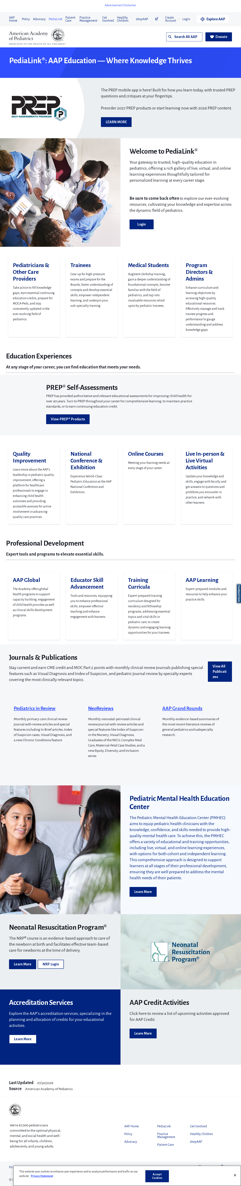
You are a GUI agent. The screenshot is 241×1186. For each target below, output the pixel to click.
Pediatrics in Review (35, 708)
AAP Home (13, 19)
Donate (221, 37)
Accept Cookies (157, 1176)
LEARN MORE (116, 122)
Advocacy (39, 19)
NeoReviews (101, 708)
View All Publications (220, 671)
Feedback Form (239, 593)
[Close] (235, 1175)
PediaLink (55, 19)
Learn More (143, 892)
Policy (26, 19)
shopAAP (142, 19)
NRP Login (51, 964)
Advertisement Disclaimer (120, 5)
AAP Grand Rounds (182, 708)
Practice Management (88, 19)
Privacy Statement (42, 1176)
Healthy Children (122, 19)
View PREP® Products (68, 419)
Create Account (170, 19)
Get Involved (108, 19)
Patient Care (70, 19)
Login (186, 19)
